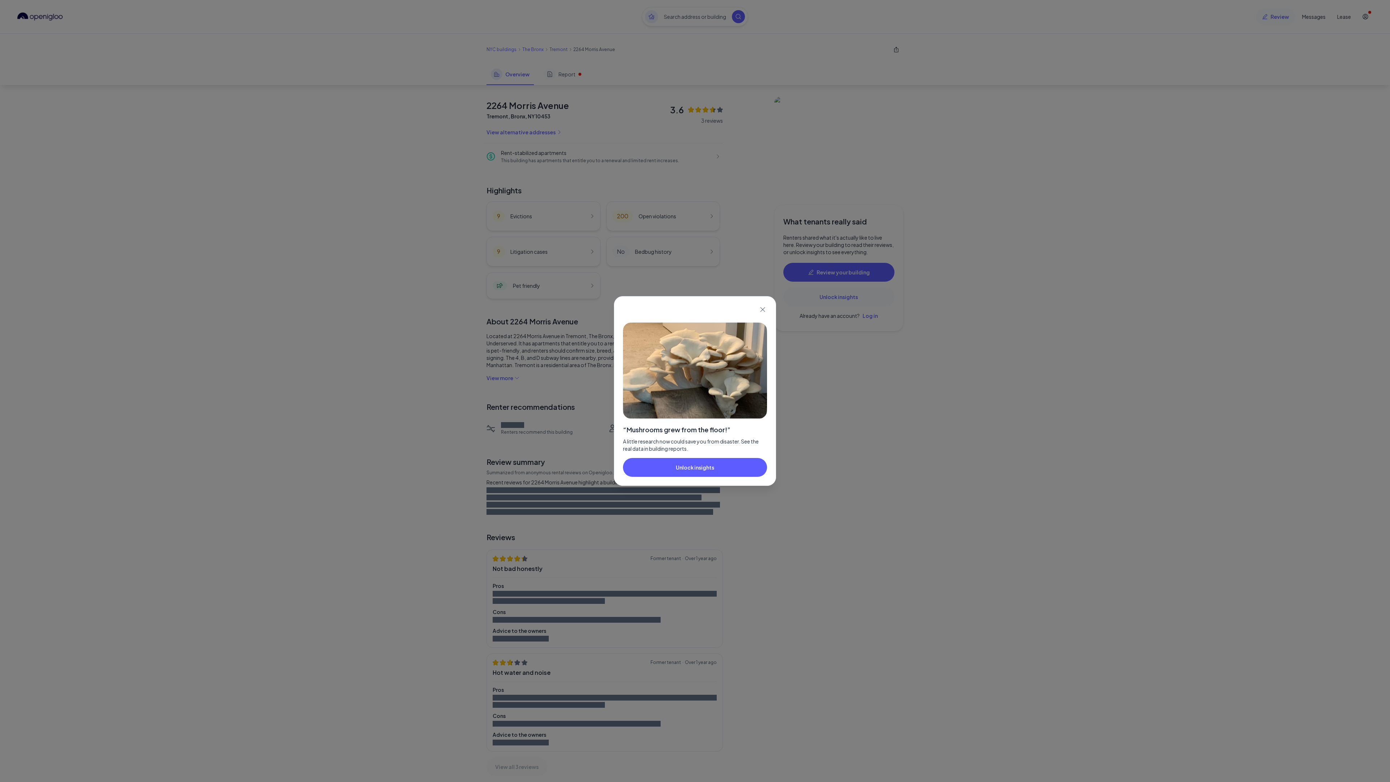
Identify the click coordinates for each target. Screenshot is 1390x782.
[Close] (762, 309)
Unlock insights (695, 467)
